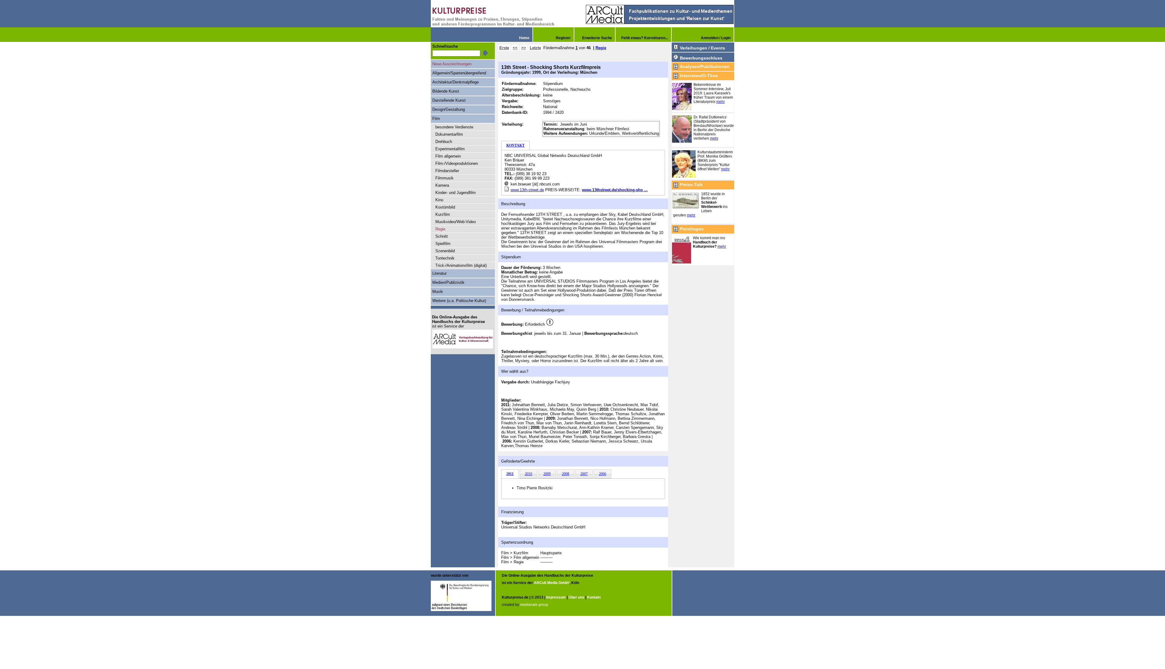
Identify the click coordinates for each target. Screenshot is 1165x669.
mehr (720, 102)
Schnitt (441, 236)
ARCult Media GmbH (551, 583)
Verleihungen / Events (702, 48)
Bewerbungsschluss (701, 58)
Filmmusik (444, 178)
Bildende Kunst (445, 91)
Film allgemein (448, 156)
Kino (439, 200)
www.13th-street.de (527, 190)
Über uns (576, 597)
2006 (602, 474)
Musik (437, 291)
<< (515, 48)
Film (436, 118)
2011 (510, 474)
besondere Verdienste (454, 127)
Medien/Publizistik (448, 282)
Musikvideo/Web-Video (455, 221)
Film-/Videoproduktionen (456, 163)
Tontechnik (444, 258)
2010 (528, 474)
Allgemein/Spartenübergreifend (459, 73)
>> (523, 48)
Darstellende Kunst (449, 100)
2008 (565, 474)
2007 (584, 474)
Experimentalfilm (450, 149)
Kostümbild (445, 207)
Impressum (556, 597)
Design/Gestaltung (448, 109)
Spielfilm (443, 243)
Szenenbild (445, 251)
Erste (504, 48)
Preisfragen (692, 228)
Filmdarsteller (447, 170)
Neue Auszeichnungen (451, 64)
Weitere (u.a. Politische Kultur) (459, 300)
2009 (547, 474)
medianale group (534, 605)
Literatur (439, 273)
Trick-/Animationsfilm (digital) (461, 265)
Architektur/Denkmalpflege (455, 82)
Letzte (535, 48)
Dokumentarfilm (449, 134)
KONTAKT (515, 145)
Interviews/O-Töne (699, 75)
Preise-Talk (691, 184)
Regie (601, 48)
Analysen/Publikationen (704, 66)
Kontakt (594, 597)
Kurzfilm (442, 214)
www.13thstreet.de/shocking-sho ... (615, 190)
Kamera (442, 185)
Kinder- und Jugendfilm (455, 192)
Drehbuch (443, 141)
